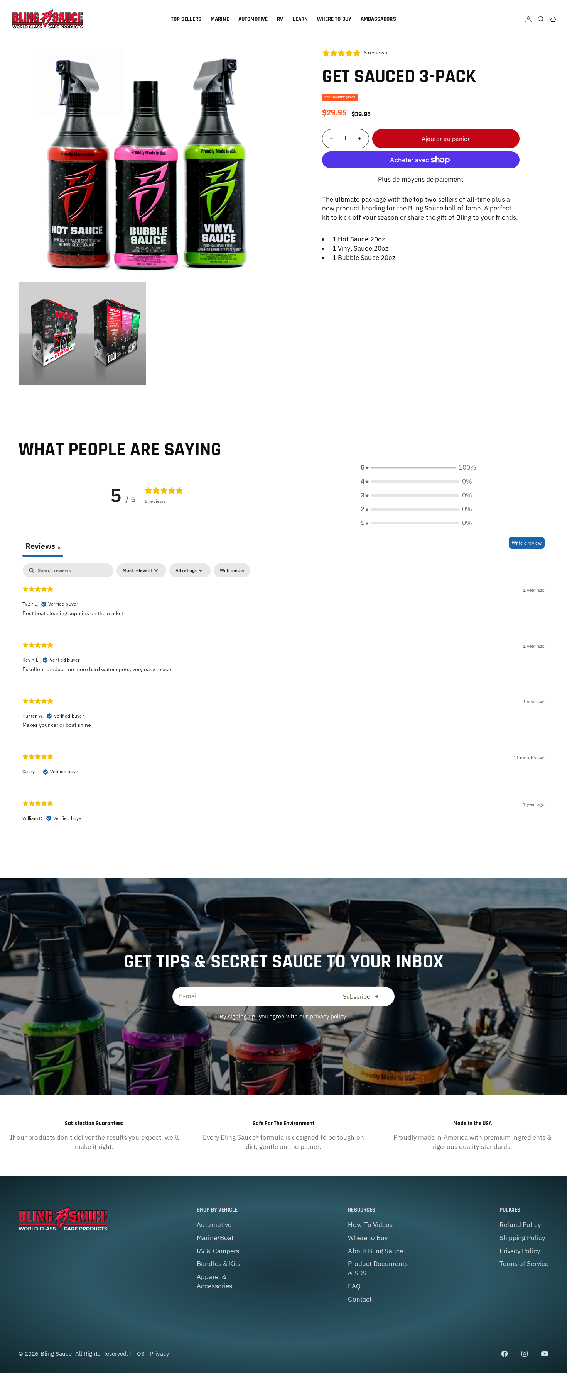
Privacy (159, 1353)
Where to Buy (368, 1238)
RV (280, 19)
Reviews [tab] (42, 546)
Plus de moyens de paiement (420, 179)
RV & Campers (218, 1251)
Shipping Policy (522, 1238)
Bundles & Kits (218, 1263)
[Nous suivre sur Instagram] (524, 1354)
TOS (139, 1353)
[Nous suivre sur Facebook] (504, 1354)
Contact (360, 1299)
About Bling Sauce (375, 1251)
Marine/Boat (215, 1238)
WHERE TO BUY (334, 19)
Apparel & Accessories (214, 1281)
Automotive (214, 1224)
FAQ (354, 1286)
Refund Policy (520, 1224)
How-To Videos (370, 1224)
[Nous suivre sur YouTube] (544, 1354)
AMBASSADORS (378, 19)
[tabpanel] (283, 699)
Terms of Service (524, 1263)
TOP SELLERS (186, 19)
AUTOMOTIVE (253, 19)
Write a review (527, 543)
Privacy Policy (520, 1251)
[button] (416, 467)
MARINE (220, 19)
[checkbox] (232, 570)
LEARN (300, 19)
